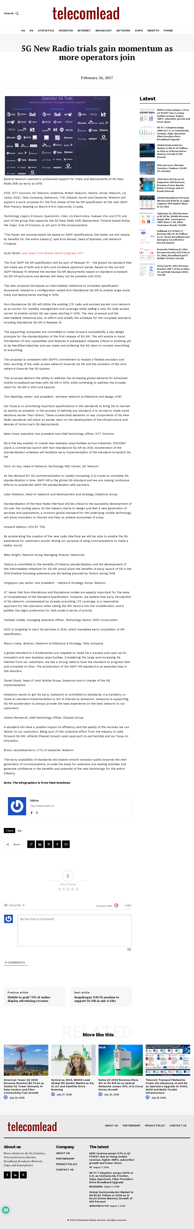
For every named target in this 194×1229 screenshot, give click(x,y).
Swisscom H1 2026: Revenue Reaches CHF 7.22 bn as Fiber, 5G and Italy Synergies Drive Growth (173, 270)
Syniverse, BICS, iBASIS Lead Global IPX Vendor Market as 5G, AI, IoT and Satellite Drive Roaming (72, 1084)
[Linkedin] (40, 844)
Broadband (96, 1186)
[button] (12, 13)
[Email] (66, 844)
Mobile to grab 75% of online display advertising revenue (29, 999)
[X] (37, 811)
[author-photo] (6, 1097)
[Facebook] (31, 811)
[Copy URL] (31, 844)
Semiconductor (99, 1206)
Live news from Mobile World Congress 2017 (53, 253)
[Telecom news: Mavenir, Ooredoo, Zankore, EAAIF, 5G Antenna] (147, 168)
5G (19, 830)
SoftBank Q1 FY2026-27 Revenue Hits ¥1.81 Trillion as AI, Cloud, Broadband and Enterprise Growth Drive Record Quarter (173, 237)
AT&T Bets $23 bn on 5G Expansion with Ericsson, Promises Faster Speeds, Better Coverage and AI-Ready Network (171, 185)
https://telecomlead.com (42, 806)
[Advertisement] (167, 308)
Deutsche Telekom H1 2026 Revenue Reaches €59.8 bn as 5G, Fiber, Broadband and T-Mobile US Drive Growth (173, 254)
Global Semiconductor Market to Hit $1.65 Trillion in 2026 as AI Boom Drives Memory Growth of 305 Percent (172, 151)
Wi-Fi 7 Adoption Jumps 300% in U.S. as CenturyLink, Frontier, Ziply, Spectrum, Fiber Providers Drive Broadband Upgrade (173, 133)
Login (127, 905)
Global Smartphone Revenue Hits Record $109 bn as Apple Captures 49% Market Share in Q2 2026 (173, 202)
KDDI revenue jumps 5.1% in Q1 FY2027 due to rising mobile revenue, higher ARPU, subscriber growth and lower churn (173, 115)
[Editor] (17, 806)
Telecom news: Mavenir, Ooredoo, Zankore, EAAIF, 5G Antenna (172, 168)
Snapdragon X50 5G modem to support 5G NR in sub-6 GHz (96, 999)
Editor (34, 800)
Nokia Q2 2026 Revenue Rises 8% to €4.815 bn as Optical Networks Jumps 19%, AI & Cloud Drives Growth (121, 1084)
